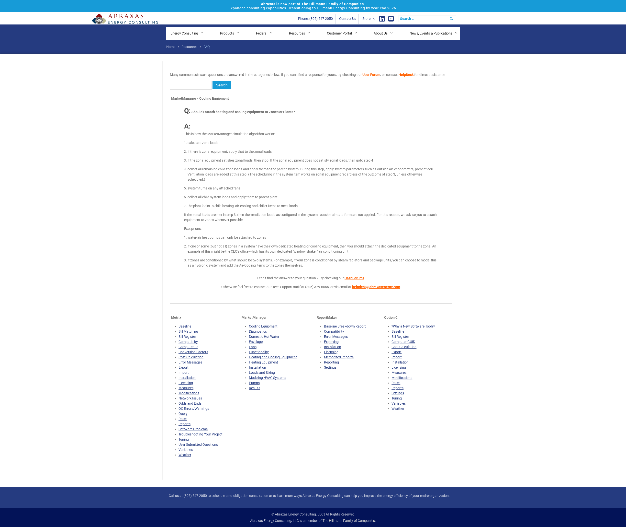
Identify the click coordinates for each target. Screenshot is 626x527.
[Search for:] (428, 19)
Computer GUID (403, 342)
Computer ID (188, 347)
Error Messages (190, 362)
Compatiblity (188, 342)
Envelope (256, 342)
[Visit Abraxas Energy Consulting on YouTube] (391, 18)
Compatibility (334, 331)
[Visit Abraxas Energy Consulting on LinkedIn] (382, 18)
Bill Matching (188, 331)
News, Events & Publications (431, 33)
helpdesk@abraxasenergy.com (376, 287)
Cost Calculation (191, 357)
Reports (184, 424)
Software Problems (193, 429)
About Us (381, 33)
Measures (186, 388)
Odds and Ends (190, 403)
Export (184, 367)
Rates (183, 419)
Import (184, 373)
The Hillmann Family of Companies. (349, 521)
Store (366, 19)
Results (254, 388)
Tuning (184, 439)
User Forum (371, 75)
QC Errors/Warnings (194, 408)
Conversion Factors (193, 352)
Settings (330, 367)
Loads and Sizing (262, 373)
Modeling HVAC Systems (267, 378)
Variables (186, 450)
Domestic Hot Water (264, 337)
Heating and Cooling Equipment (273, 357)
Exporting (331, 342)
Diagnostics (258, 331)
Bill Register (187, 337)
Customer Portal (339, 33)
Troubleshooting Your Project (201, 434)
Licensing (186, 383)
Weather (185, 455)
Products (227, 33)
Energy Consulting (184, 33)
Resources (297, 33)
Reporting (331, 362)
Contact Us (347, 19)
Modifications (189, 393)
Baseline (185, 326)
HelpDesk (406, 75)
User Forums (354, 278)
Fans (253, 347)
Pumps (254, 383)
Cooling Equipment (263, 326)
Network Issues (190, 398)
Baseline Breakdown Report (345, 326)
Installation (187, 378)
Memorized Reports (339, 357)
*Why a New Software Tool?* (413, 326)
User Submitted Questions (198, 444)
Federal (261, 33)
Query (183, 414)
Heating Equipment (263, 362)
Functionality (259, 352)
